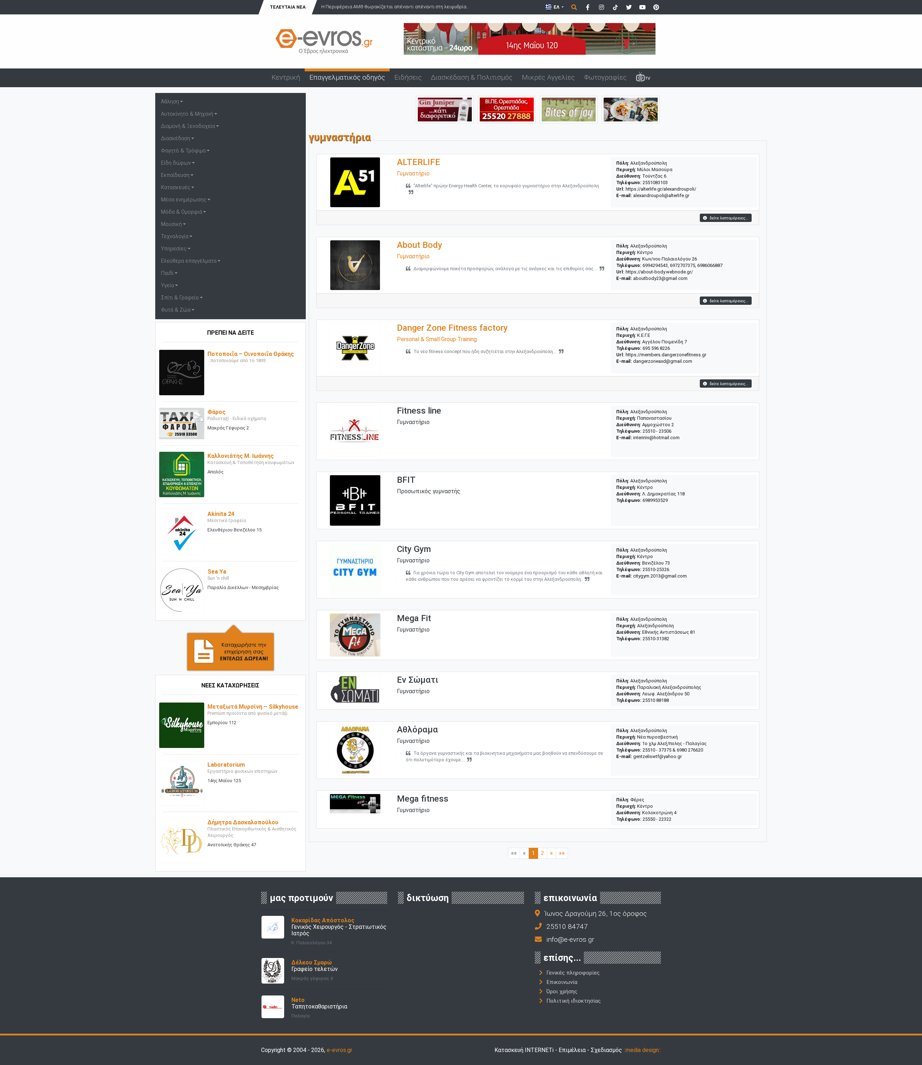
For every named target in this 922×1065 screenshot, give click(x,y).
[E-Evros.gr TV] (643, 77)
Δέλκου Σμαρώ (311, 962)
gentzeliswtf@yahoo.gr (657, 756)
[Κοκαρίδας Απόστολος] (272, 926)
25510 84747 (567, 926)
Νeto (298, 1000)
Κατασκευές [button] (175, 187)
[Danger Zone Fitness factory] (355, 347)
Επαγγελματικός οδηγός (347, 77)
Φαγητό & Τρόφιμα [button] (183, 151)
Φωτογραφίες (605, 77)
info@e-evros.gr (570, 939)
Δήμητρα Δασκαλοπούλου (242, 822)
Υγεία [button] (167, 285)
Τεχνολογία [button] (174, 236)
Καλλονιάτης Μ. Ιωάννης (240, 456)
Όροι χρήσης (561, 991)
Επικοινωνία (561, 982)
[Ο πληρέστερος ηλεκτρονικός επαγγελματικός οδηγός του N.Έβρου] (324, 40)
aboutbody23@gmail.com (660, 278)
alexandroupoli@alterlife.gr (661, 195)
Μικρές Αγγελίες (548, 77)
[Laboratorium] (182, 782)
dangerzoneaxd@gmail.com (662, 361)
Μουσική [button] (171, 224)
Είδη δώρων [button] (176, 163)
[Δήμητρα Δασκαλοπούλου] (182, 840)
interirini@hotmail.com (656, 437)
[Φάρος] (182, 423)
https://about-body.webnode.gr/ (659, 272)
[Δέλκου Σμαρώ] (272, 970)
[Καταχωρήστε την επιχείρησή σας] (230, 647)
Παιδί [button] (167, 273)
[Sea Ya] (182, 590)
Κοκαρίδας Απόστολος (322, 920)
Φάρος (216, 412)
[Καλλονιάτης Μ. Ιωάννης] (182, 474)
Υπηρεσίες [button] (174, 249)
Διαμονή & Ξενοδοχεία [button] (188, 126)
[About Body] (355, 265)
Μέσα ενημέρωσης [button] (183, 200)
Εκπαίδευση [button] (175, 175)
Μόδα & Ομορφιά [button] (181, 212)
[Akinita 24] (182, 532)
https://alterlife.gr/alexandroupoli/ (661, 189)
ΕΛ (556, 7)
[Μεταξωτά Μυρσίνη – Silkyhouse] (182, 724)
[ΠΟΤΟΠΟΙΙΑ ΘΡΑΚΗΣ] (445, 109)
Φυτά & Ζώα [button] (176, 310)
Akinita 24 (220, 514)
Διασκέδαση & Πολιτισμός (472, 77)
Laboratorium (226, 764)
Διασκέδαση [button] (175, 138)
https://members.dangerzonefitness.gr (666, 354)
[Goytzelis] (529, 38)
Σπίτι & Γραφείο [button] (180, 298)
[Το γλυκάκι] (568, 109)
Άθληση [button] (170, 102)
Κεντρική (286, 77)
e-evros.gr (339, 1050)
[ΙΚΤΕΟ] (507, 109)
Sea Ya (216, 571)
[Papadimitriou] (630, 109)
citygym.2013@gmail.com (660, 576)
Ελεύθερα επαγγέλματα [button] (188, 261)
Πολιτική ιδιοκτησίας (573, 1001)
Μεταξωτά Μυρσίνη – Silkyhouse (252, 706)
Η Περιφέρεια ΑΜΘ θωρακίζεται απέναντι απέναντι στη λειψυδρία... (395, 6)
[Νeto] (272, 1006)
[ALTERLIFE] (355, 182)
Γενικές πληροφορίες (573, 973)
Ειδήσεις (408, 77)
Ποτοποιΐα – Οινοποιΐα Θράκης (250, 354)
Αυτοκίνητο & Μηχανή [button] (187, 114)
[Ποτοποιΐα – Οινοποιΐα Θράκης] (182, 372)
